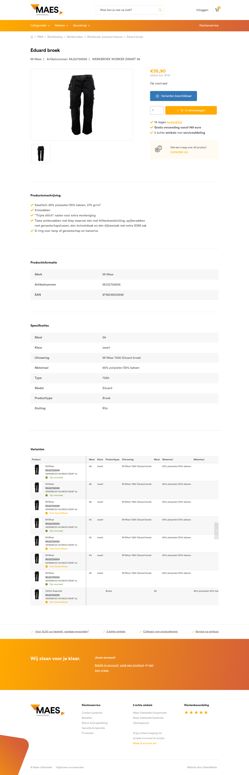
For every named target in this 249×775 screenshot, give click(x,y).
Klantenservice (209, 25)
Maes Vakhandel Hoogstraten (150, 713)
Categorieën (38, 25)
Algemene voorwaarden (70, 767)
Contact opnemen (92, 713)
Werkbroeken (75, 37)
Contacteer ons (179, 152)
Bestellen (87, 718)
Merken (60, 25)
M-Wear (36, 59)
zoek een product (132, 665)
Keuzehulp (80, 25)
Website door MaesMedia (202, 767)
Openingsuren (141, 723)
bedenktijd (174, 122)
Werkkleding (55, 37)
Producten (88, 733)
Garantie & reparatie (93, 728)
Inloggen (202, 10)
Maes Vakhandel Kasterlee (148, 718)
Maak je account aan (145, 743)
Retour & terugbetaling (95, 723)
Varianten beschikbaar (173, 96)
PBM (40, 37)
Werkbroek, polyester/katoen (105, 37)
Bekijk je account (106, 665)
